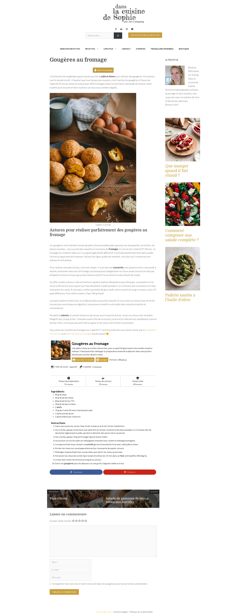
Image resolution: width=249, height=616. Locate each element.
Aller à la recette (104, 70)
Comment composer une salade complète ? (182, 235)
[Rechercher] (118, 35)
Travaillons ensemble (162, 48)
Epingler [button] (103, 359)
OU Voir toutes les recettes (145, 35)
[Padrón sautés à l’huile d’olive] (182, 288)
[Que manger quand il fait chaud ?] (182, 159)
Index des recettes (70, 48)
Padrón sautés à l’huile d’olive (180, 297)
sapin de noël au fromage (78, 333)
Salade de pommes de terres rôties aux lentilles (127, 500)
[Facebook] (116, 29)
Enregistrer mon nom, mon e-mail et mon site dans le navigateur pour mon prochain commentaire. (100, 583)
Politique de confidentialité (141, 612)
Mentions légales (121, 612)
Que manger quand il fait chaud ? (176, 171)
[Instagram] (127, 29)
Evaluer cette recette (60, 520)
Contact (126, 48)
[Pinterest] (132, 29)
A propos (140, 48)
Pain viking (58, 498)
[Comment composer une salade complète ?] (182, 224)
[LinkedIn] (121, 29)
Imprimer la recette (84, 359)
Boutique (184, 48)
